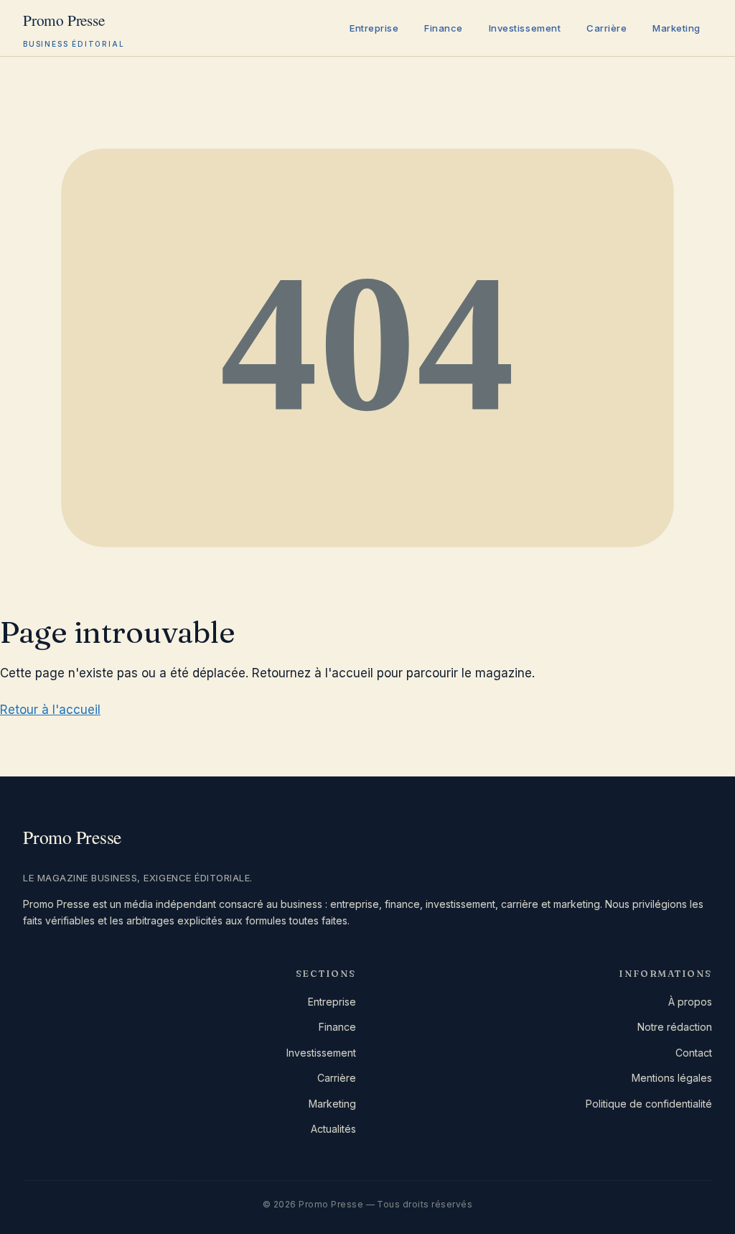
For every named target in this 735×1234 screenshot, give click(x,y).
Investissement (525, 28)
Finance (443, 28)
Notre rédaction (674, 1027)
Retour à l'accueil (50, 709)
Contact (693, 1053)
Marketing (676, 28)
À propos (690, 1002)
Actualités (333, 1129)
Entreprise (374, 28)
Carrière (606, 28)
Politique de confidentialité (649, 1104)
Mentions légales (672, 1078)
